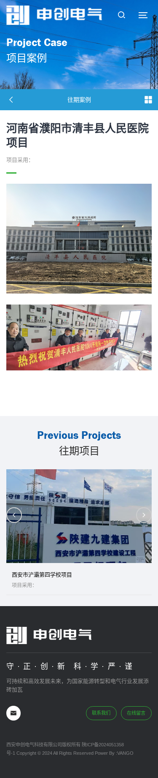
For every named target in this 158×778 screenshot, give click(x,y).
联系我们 (101, 712)
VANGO (125, 753)
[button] (144, 515)
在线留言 (136, 712)
